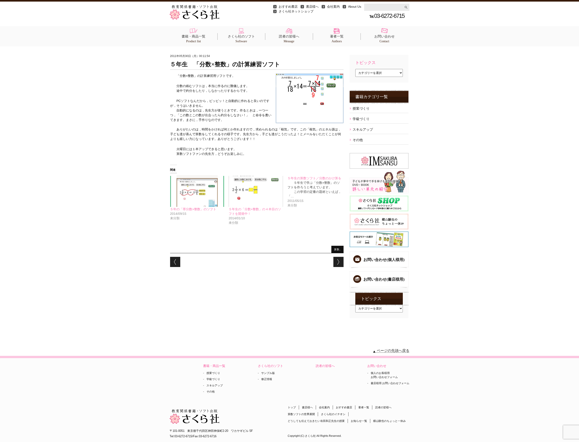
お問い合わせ (384, 39)
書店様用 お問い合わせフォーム (390, 383)
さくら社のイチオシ (333, 414)
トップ (292, 407)
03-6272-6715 (386, 15)
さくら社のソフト (241, 39)
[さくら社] (194, 7)
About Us (354, 6)
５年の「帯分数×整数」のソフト (193, 209)
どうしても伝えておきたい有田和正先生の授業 (316, 421)
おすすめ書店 (288, 6)
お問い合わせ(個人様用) (384, 260)
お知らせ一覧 (359, 421)
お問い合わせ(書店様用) (384, 279)
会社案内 (333, 6)
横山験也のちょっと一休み (389, 421)
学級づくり (361, 119)
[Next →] (338, 262)
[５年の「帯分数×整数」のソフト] (197, 191)
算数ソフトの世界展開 (301, 414)
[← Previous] (175, 262)
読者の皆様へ (289, 39)
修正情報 (266, 379)
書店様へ (312, 6)
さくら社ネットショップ (296, 11)
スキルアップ (363, 129)
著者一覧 (337, 39)
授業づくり (361, 108)
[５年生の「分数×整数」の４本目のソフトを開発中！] (256, 191)
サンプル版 (268, 373)
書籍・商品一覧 (193, 39)
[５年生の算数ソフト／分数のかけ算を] (316, 192)
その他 (358, 140)
